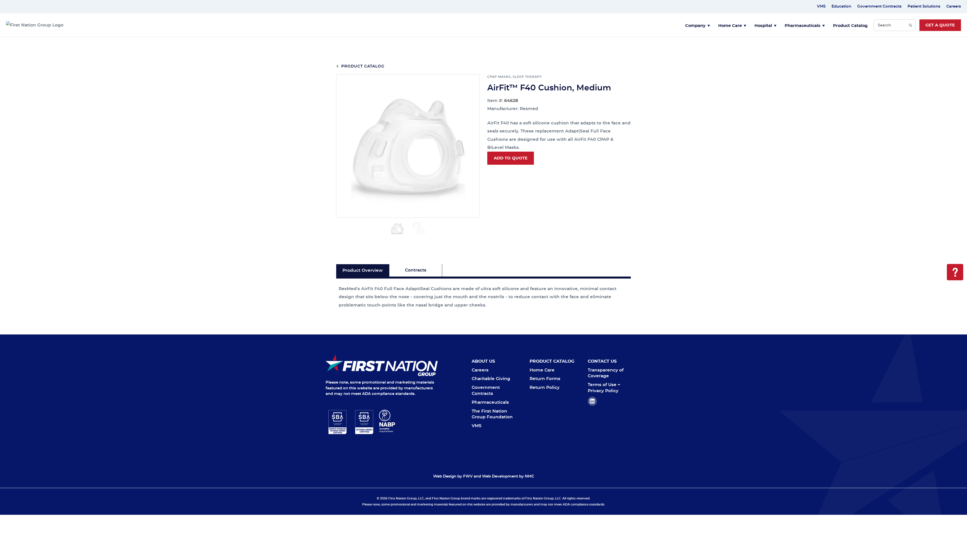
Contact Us (602, 361)
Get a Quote (940, 25)
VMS (821, 6)
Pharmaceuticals (802, 26)
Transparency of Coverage (606, 373)
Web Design (444, 476)
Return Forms (545, 379)
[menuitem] (697, 25)
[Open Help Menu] (955, 272)
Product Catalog (850, 26)
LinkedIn (592, 401)
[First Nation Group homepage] (34, 25)
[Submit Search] (910, 25)
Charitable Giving (491, 379)
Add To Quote (511, 158)
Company (695, 26)
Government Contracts (879, 6)
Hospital (763, 26)
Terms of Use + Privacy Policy (604, 388)
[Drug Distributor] (408, 421)
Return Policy (545, 387)
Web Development (500, 476)
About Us (483, 361)
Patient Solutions (924, 6)
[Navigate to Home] (382, 365)
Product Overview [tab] (362, 270)
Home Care (730, 26)
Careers (953, 6)
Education (841, 6)
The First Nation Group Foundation (492, 414)
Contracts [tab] (415, 270)
